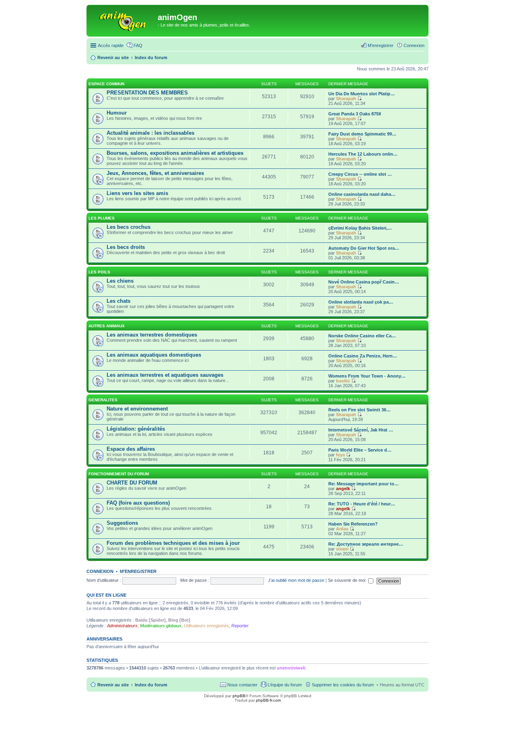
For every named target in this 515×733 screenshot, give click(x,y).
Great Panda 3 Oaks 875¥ (354, 113)
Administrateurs (122, 625)
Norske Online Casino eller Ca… (362, 335)
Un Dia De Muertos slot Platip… (361, 93)
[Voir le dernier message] (359, 98)
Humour (117, 113)
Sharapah (346, 98)
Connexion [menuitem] (414, 45)
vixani (342, 548)
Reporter (240, 625)
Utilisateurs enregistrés (206, 625)
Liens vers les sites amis (137, 193)
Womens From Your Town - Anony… (367, 376)
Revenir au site (113, 684)
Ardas (342, 528)
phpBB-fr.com (268, 700)
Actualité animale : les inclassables (150, 133)
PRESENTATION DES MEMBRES (147, 93)
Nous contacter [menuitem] (242, 684)
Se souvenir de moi (347, 580)
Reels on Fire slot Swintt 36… (359, 409)
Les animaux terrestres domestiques (152, 335)
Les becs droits (126, 247)
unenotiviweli (291, 667)
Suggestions (122, 523)
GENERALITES (103, 400)
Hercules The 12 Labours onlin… (363, 154)
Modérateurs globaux (160, 625)
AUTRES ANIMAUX (107, 326)
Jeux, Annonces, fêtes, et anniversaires (155, 173)
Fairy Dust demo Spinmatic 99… (362, 133)
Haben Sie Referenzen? (353, 524)
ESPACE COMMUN (106, 84)
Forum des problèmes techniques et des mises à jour (173, 543)
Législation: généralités (136, 429)
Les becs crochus (128, 227)
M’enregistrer (138, 571)
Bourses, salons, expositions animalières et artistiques (175, 153)
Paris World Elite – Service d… (359, 450)
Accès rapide (111, 45)
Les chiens (120, 281)
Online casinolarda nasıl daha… (362, 194)
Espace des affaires (131, 449)
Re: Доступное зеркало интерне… (365, 544)
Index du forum (151, 684)
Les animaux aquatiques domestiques (154, 355)
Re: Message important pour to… (363, 483)
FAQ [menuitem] (138, 45)
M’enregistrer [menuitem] (380, 45)
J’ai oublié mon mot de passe (296, 580)
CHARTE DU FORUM (132, 483)
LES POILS (99, 272)
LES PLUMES (102, 218)
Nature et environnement (137, 409)
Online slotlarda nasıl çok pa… (360, 302)
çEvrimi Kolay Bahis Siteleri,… (360, 228)
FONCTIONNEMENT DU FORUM (119, 474)
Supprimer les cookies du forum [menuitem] (343, 684)
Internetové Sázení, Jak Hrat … (360, 429)
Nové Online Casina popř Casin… (363, 281)
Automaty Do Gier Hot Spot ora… (363, 248)
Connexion (100, 571)
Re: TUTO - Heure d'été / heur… (361, 503)
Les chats (118, 301)
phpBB (239, 696)
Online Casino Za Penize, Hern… (362, 355)
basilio (343, 380)
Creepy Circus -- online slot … (360, 174)
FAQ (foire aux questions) (138, 503)
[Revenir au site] (123, 20)
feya (340, 454)
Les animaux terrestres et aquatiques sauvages (165, 375)
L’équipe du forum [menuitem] (285, 684)
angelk (343, 488)
